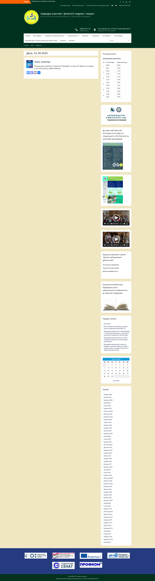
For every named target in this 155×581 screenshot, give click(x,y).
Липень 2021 (107, 456)
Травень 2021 (108, 461)
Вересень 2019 (108, 517)
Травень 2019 (108, 522)
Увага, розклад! (42, 62)
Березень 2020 (108, 500)
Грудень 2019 (108, 509)
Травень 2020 (108, 495)
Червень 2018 (108, 536)
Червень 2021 (108, 458)
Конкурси (63, 40)
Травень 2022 (108, 428)
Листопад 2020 (108, 478)
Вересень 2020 (108, 483)
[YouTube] (126, 2)
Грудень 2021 (108, 442)
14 (104, 370)
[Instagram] (123, 2)
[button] (116, 217)
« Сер (114, 380)
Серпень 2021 (108, 453)
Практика (85, 36)
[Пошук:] (120, 40)
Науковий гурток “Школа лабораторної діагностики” (41, 40)
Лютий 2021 (107, 470)
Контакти (72, 40)
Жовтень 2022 (108, 414)
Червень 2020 (108, 492)
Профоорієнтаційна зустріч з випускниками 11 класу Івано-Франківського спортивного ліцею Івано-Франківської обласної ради (116, 333)
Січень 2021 (107, 472)
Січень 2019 (107, 534)
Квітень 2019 (107, 525)
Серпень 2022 (108, 419)
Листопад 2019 (108, 511)
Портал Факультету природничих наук (98, 5)
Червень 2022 (108, 425)
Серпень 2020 (108, 486)
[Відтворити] (105, 224)
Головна (27, 36)
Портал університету (78, 5)
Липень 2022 (107, 422)
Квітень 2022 (107, 431)
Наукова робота (73, 36)
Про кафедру (37, 36)
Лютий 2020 (107, 503)
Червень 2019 (108, 520)
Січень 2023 (107, 405)
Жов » (118, 380)
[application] (116, 217)
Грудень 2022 (108, 408)
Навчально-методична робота (54, 36)
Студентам (95, 36)
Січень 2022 (107, 439)
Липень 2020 (107, 489)
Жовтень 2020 (108, 481)
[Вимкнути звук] (124, 224)
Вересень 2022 (108, 417)
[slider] (114, 223)
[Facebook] (120, 2)
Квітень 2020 (107, 497)
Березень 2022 (108, 433)
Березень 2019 (108, 528)
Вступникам (106, 36)
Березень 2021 (108, 467)
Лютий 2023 (107, 403)
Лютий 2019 (107, 531)
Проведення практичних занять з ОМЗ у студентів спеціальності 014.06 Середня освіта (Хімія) (116, 339)
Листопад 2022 (108, 411)
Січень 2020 (107, 506)
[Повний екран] (127, 224)
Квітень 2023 (107, 397)
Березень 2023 (108, 400)
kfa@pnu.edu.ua (84, 30)
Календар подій (65, 5)
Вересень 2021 (108, 450)
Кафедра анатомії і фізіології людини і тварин (67, 13)
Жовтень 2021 (108, 447)
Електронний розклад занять (112, 58)
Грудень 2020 (108, 475)
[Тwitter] (130, 2)
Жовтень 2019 (108, 514)
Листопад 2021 (108, 444)
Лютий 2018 (107, 542)
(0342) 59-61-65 (85, 29)
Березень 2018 (108, 539)
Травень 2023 (108, 394)
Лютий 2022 (107, 436)
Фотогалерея (118, 36)
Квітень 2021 (107, 464)
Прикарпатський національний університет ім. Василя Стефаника (75, 578)
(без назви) (107, 324)
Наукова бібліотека (124, 5)
